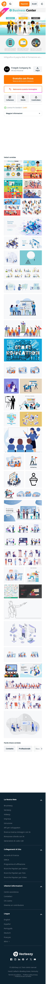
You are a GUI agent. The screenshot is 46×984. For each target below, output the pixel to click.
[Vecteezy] (3, 3)
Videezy (7, 969)
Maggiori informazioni (14, 111)
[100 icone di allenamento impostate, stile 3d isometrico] (28, 713)
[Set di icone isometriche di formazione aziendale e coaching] (14, 244)
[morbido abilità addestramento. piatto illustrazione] (16, 473)
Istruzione (8, 978)
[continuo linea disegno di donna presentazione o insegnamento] (22, 749)
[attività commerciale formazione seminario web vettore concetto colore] (11, 489)
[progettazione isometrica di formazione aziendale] (11, 280)
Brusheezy (8, 960)
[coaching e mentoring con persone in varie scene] (22, 325)
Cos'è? (25, 108)
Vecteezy (7, 964)
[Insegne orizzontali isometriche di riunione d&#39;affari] (31, 225)
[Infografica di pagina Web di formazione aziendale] (13, 167)
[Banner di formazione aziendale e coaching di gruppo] (13, 226)
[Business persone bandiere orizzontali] (13, 206)
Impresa (7, 973)
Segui (38, 70)
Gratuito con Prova (23, 79)
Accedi (34, 4)
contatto (9, 903)
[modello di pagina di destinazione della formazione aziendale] (22, 263)
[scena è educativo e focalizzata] (22, 525)
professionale (24, 903)
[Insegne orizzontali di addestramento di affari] (13, 187)
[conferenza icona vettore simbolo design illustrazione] (12, 600)
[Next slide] (36, 903)
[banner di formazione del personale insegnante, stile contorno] (22, 403)
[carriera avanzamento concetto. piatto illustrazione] (15, 731)
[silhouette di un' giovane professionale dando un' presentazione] (33, 455)
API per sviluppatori (12, 982)
